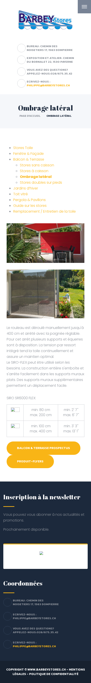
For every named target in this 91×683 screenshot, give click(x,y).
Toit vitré (20, 194)
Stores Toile (23, 147)
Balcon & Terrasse (28, 159)
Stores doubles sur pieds (41, 182)
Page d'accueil (29, 116)
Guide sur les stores (30, 205)
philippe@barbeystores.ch (48, 85)
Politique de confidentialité (53, 674)
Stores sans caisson (37, 165)
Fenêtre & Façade (28, 153)
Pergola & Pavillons (29, 199)
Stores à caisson (34, 170)
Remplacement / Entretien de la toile (44, 211)
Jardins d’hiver (25, 188)
